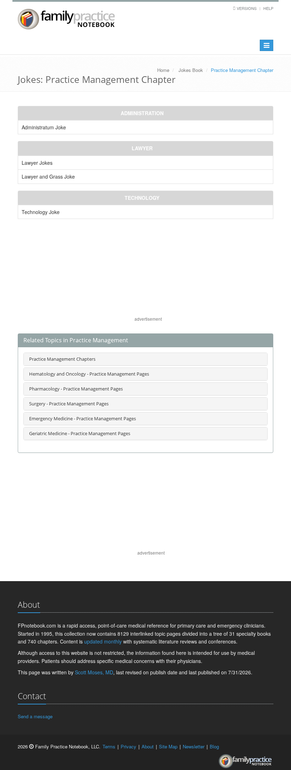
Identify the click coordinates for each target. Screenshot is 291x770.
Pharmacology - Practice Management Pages (76, 389)
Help (268, 8)
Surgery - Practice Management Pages (69, 403)
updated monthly (103, 641)
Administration (142, 113)
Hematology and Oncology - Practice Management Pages (89, 374)
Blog (214, 746)
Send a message (35, 716)
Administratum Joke (44, 127)
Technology (142, 197)
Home (163, 70)
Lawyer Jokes (37, 162)
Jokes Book (191, 70)
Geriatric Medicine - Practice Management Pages (79, 433)
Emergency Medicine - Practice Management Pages (82, 418)
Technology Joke (41, 211)
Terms (109, 746)
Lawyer (142, 148)
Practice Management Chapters (62, 359)
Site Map (168, 746)
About (148, 746)
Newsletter (193, 746)
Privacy (128, 746)
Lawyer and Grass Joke (48, 176)
